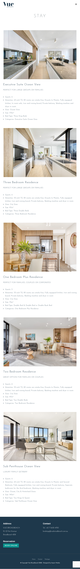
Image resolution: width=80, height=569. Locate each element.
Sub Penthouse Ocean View (21, 466)
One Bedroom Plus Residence (23, 277)
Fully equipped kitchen (54, 293)
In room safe (17, 103)
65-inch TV (18, 100)
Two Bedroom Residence (19, 371)
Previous (7, 55)
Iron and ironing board (32, 103)
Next (73, 55)
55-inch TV (18, 198)
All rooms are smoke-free (34, 100)
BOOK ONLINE (11, 545)
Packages (47, 559)
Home (33, 559)
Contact (40, 559)
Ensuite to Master (52, 100)
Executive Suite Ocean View (22, 84)
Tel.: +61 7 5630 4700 (51, 528)
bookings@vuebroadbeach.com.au (55, 531)
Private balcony (48, 103)
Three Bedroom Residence (20, 182)
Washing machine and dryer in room (58, 201)
